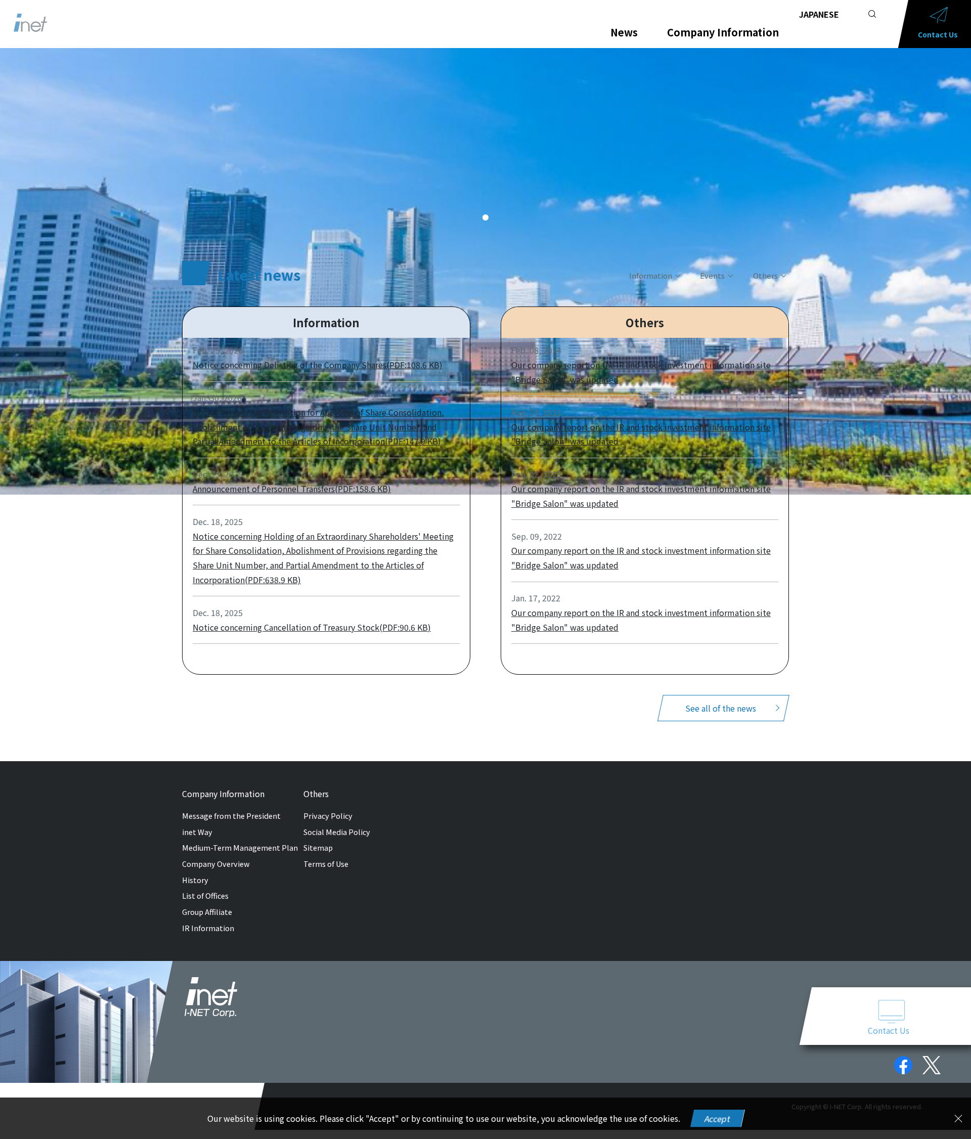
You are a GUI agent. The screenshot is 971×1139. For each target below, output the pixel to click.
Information (650, 275)
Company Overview (216, 863)
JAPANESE (819, 14)
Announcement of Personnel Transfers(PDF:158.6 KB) (292, 489)
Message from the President (231, 815)
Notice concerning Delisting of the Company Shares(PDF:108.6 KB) (318, 365)
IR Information (208, 928)
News (624, 32)
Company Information (723, 32)
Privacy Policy (327, 815)
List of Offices (205, 895)
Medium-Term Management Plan (240, 847)
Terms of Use (325, 863)
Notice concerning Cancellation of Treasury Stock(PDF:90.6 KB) (312, 627)
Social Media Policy (336, 831)
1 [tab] (485, 218)
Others (765, 275)
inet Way (197, 831)
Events (712, 275)
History (195, 879)
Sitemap (318, 847)
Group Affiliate (207, 911)
